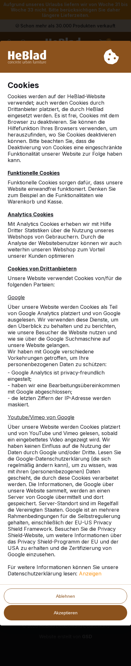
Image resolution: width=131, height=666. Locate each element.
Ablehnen (65, 596)
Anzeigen (90, 573)
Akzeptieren (66, 612)
